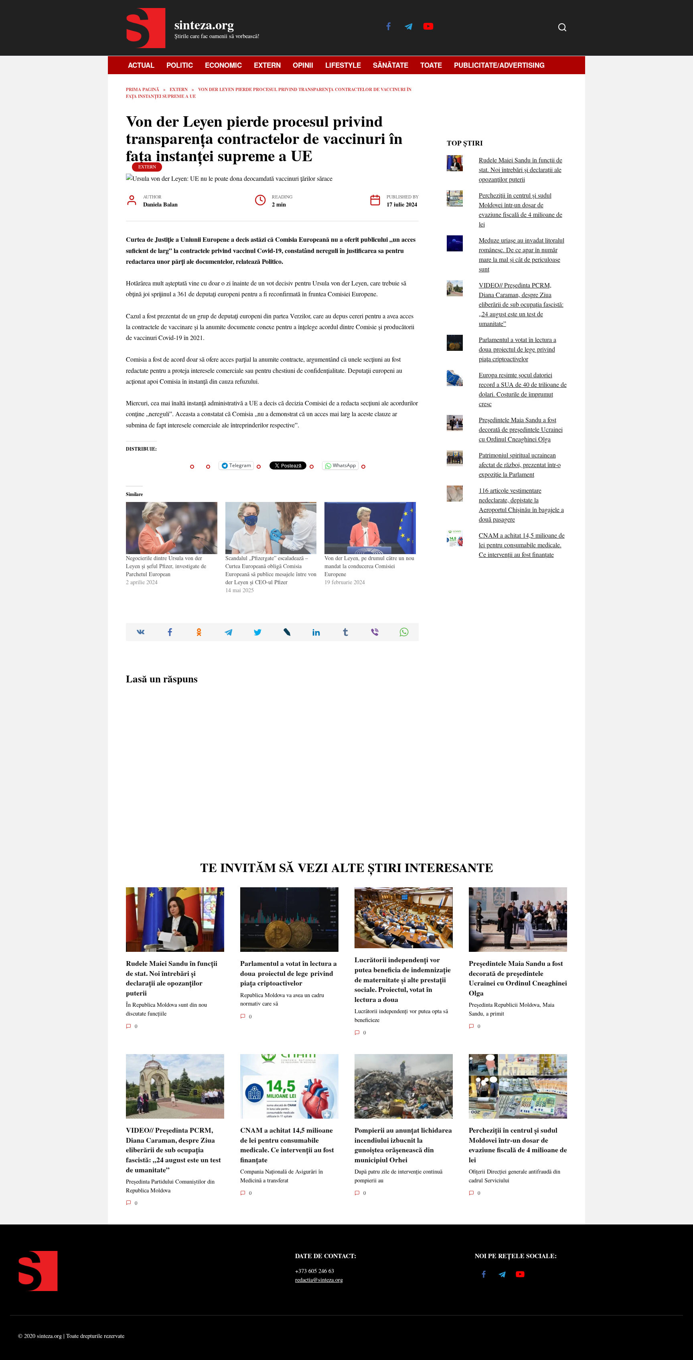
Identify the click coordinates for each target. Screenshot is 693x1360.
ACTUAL (141, 65)
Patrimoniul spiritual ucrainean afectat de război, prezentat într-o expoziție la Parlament (520, 464)
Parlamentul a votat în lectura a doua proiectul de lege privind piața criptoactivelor (517, 349)
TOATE (431, 65)
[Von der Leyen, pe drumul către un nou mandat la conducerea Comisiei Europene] (370, 528)
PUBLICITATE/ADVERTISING (499, 65)
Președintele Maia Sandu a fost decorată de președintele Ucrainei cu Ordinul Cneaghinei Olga (521, 429)
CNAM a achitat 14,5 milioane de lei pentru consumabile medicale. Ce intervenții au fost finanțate (522, 545)
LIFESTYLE (343, 65)
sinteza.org (204, 24)
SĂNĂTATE (390, 65)
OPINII (303, 65)
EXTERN (267, 65)
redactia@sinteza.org (319, 1279)
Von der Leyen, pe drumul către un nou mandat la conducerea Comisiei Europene (369, 566)
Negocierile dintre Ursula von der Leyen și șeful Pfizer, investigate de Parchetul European (166, 566)
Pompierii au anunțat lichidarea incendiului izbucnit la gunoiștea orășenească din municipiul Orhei (403, 1145)
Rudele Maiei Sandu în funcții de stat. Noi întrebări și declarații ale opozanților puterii (520, 169)
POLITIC (179, 65)
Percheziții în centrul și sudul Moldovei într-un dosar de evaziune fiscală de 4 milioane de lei (518, 1145)
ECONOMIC (223, 65)
